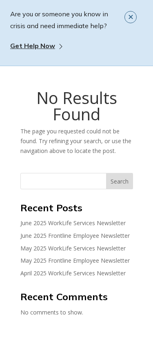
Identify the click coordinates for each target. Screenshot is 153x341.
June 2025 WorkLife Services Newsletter (73, 223)
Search (120, 181)
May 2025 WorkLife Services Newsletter (73, 248)
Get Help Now (32, 46)
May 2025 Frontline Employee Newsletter (75, 260)
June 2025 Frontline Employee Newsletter (75, 235)
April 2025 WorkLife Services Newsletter (73, 273)
